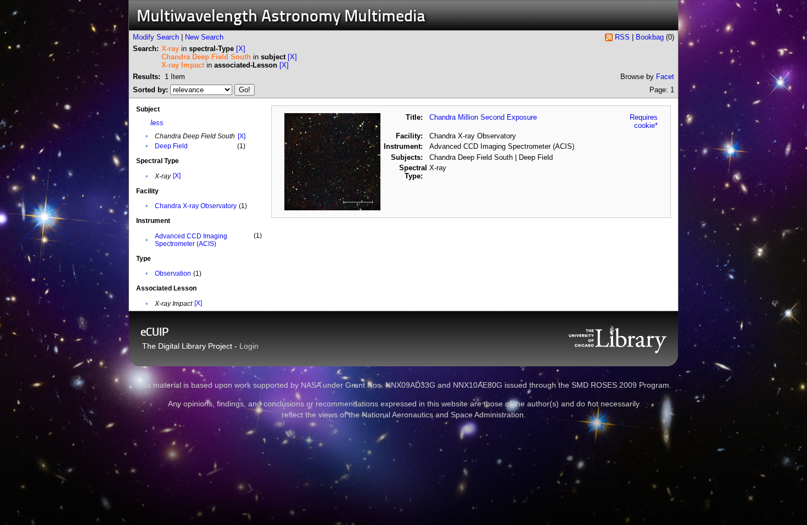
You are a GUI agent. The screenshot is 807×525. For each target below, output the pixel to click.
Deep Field (171, 146)
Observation (173, 273)
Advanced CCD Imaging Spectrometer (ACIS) (191, 240)
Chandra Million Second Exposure (483, 117)
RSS (622, 37)
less (157, 123)
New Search (204, 37)
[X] (240, 48)
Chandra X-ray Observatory (196, 206)
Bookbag (650, 37)
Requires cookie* (644, 121)
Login (249, 346)
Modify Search (156, 37)
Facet (665, 76)
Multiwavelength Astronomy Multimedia (281, 17)
